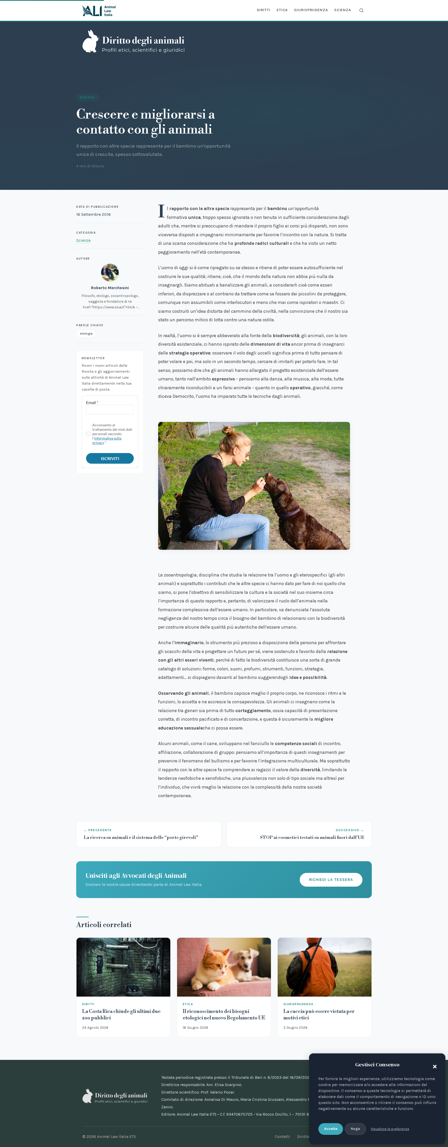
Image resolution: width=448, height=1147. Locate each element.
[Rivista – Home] (133, 41)
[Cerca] (361, 10)
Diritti (263, 10)
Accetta (331, 1129)
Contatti (282, 1136)
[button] (433, 1065)
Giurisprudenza (311, 10)
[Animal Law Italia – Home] (99, 10)
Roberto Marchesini (110, 287)
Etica (282, 10)
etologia (86, 334)
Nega (355, 1129)
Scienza (342, 10)
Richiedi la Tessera (331, 879)
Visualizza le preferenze (390, 1129)
